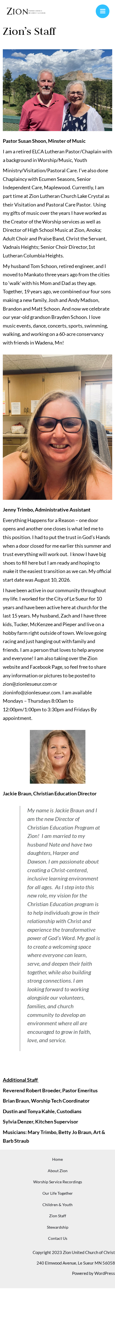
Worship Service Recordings (57, 1181)
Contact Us (57, 1238)
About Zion (58, 1170)
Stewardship (57, 1227)
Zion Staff (57, 1215)
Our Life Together (57, 1193)
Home (57, 1159)
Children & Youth (57, 1204)
